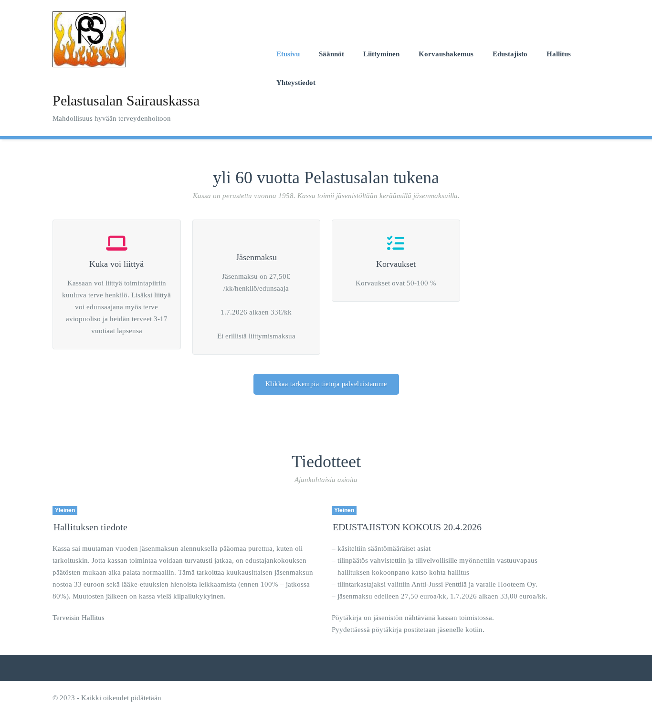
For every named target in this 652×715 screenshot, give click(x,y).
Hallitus (559, 54)
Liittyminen (381, 54)
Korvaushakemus (446, 54)
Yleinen (65, 510)
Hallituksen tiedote (90, 527)
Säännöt (331, 54)
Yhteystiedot (295, 82)
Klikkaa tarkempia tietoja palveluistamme (326, 384)
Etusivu (288, 54)
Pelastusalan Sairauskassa (126, 100)
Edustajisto (510, 54)
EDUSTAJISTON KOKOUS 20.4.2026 (407, 527)
